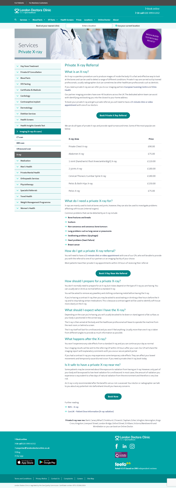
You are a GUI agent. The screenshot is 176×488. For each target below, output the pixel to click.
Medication (25, 160)
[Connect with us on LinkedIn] (125, 446)
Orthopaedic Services (29, 178)
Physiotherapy (26, 184)
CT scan (19, 137)
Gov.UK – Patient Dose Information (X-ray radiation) (91, 411)
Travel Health (26, 196)
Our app (19, 456)
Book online (153, 8)
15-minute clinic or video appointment (102, 255)
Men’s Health (26, 166)
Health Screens (67, 19)
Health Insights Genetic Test (32, 125)
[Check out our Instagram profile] (132, 446)
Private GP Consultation (31, 72)
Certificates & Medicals (30, 90)
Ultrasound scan (23, 148)
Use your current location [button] (128, 25)
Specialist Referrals (28, 190)
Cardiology (25, 96)
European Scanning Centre (136, 87)
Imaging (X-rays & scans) (31, 131)
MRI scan (20, 143)
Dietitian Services (28, 113)
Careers (80, 478)
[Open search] (15, 19)
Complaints (68, 478)
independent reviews (147, 468)
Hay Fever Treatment (29, 66)
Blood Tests (38, 19)
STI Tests (51, 19)
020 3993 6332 (152, 13)
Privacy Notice (41, 478)
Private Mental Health (30, 172)
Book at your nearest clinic (47, 25)
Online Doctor (104, 19)
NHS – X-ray (73, 407)
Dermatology (26, 107)
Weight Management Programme (35, 202)
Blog (18, 452)
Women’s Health (27, 208)
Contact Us (55, 478)
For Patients (19, 3)
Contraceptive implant (30, 101)
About (116, 19)
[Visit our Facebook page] (117, 446)
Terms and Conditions (23, 478)
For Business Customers (38, 3)
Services (23, 19)
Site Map (90, 478)
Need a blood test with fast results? (152, 38)
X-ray (18, 154)
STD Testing (25, 84)
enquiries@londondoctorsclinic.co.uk (32, 448)
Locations (88, 19)
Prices (79, 19)
